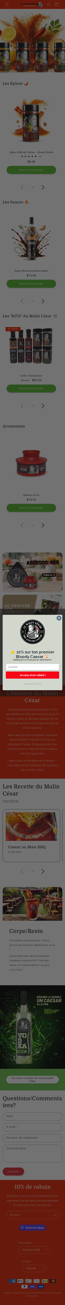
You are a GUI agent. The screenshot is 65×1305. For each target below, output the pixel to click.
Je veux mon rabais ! (33, 675)
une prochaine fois (32, 684)
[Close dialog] (59, 618)
